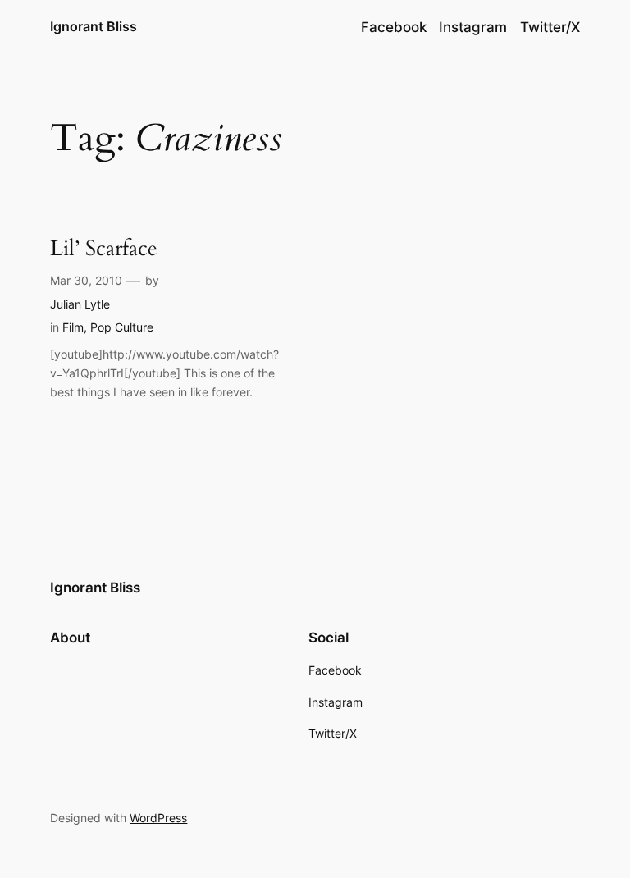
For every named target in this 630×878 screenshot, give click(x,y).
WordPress (158, 818)
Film (73, 327)
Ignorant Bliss (93, 26)
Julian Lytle (80, 304)
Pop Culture (121, 327)
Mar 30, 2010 (86, 280)
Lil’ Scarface (104, 249)
